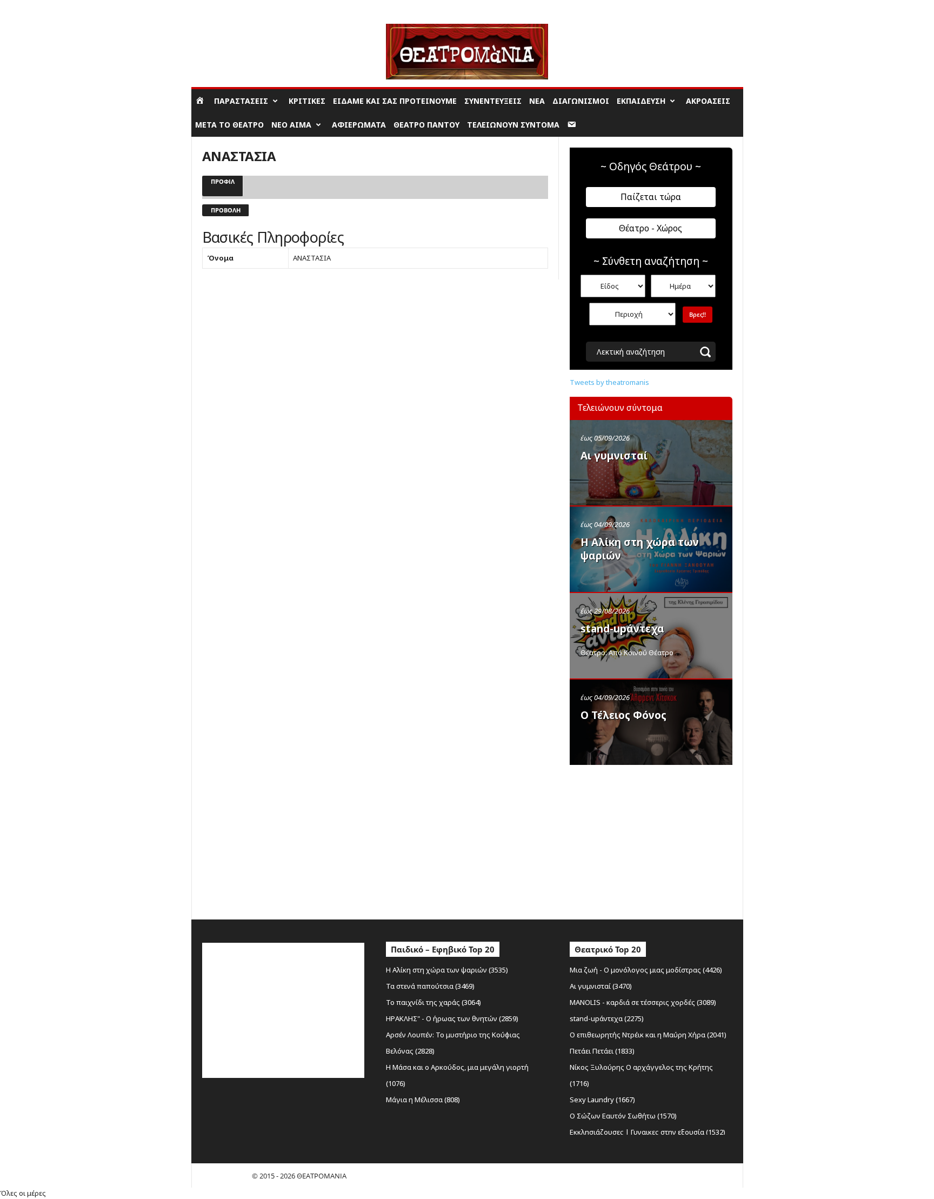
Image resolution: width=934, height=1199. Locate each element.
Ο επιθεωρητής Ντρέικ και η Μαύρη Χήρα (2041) (648, 1035)
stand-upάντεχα (622, 629)
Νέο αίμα (291, 124)
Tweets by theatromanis (609, 382)
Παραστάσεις (241, 101)
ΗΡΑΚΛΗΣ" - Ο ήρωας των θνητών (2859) (452, 1018)
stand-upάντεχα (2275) (607, 1018)
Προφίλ (223, 181)
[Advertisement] (651, 839)
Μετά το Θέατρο (229, 124)
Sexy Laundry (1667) (602, 1099)
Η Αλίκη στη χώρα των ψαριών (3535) (447, 970)
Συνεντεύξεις (493, 101)
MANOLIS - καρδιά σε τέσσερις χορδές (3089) (643, 1002)
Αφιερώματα (359, 124)
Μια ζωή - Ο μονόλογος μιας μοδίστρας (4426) (646, 970)
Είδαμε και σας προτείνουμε (395, 101)
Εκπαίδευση (641, 101)
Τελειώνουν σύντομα (513, 124)
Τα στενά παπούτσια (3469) (430, 986)
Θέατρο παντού (426, 124)
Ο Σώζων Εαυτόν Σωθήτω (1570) (623, 1116)
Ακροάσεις (708, 101)
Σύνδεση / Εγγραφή (221, 8)
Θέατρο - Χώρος (650, 228)
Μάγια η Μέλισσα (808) (423, 1099)
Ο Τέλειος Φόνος (623, 715)
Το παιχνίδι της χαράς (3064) (433, 1002)
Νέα (537, 101)
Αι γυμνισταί (614, 456)
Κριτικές (307, 101)
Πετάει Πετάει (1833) (602, 1051)
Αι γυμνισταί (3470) (601, 986)
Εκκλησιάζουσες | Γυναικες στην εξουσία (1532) (647, 1132)
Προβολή (226, 210)
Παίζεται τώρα (651, 197)
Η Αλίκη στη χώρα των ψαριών (640, 549)
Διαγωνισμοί (580, 101)
